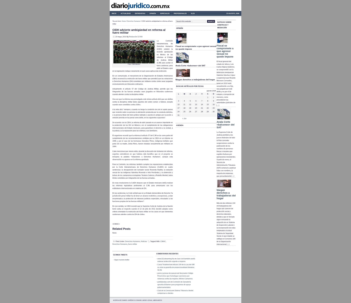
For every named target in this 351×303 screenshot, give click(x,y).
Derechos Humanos (133, 21)
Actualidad (125, 14)
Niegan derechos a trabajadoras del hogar (195, 79)
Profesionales (179, 14)
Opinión (152, 13)
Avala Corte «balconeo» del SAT (190, 65)
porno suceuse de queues (167, 273)
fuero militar (132, 244)
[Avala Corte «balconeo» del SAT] (182, 64)
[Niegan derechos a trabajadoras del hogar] (183, 78)
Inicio (114, 13)
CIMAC (163, 241)
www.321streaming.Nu (165, 259)
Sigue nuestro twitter (121, 260)
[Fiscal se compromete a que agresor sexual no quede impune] (181, 44)
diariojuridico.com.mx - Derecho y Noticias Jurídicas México (132, 6)
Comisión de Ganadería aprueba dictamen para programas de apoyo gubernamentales (174, 284)
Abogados (157, 300)
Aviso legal (147, 300)
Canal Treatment (163, 265)
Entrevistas (140, 13)
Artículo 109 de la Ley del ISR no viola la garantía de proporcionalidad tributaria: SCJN (176, 267)
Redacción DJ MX (136, 37)
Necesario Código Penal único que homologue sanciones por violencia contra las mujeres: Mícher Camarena (175, 276)
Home (124, 21)
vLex (193, 13)
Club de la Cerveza (164, 290)
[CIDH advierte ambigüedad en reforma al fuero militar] (134, 63)
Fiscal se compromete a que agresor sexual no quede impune (225, 51)
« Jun (184, 118)
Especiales (164, 13)
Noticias (144, 241)
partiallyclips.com (163, 282)
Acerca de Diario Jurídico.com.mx (127, 300)
